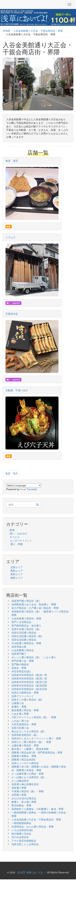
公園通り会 (17, 703)
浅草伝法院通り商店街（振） (27, 636)
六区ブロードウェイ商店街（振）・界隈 (33, 717)
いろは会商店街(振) (22, 830)
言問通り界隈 (18, 794)
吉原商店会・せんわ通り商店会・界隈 (32, 826)
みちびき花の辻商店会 (23, 798)
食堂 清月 (11, 160)
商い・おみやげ (18, 533)
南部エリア (16, 577)
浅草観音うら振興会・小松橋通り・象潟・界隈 (37, 809)
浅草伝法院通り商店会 (23, 632)
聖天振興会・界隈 (21, 805)
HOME (6, 30)
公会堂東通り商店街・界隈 (26, 618)
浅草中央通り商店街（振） (26, 629)
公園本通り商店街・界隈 (25, 745)
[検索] (37, 505)
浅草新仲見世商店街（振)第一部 (29, 675)
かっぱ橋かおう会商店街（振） (28, 777)
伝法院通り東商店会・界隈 (26, 643)
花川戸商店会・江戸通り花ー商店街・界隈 (35, 608)
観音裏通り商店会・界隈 (25, 710)
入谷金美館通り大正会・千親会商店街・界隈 (38, 30)
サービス (15, 537)
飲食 (12, 530)
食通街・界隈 (18, 706)
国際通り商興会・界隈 (23, 756)
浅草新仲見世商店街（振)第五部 (29, 689)
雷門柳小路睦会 (20, 664)
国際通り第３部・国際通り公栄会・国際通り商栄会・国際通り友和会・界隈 (38, 768)
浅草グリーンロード (22, 696)
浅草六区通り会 (20, 727)
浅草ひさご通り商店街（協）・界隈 (32, 742)
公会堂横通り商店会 (22, 650)
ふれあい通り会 (20, 720)
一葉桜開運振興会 (21, 823)
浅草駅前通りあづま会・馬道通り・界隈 (33, 604)
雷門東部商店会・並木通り (26, 625)
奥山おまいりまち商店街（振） (28, 731)
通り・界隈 (16, 544)
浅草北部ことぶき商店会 (25, 844)
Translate (32, 489)
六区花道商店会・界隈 (23, 724)
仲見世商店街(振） (21, 671)
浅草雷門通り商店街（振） (26, 601)
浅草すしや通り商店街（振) (26, 699)
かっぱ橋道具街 (20, 780)
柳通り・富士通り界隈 (23, 802)
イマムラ (10, 237)
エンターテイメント (21, 540)
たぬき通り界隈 (20, 713)
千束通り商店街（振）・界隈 (27, 791)
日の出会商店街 (20, 837)
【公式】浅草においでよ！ (31, 872)
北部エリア (16, 567)
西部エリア (16, 570)
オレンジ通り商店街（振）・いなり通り (33, 657)
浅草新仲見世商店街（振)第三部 (29, 682)
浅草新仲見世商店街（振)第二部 (29, 678)
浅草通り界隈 (18, 787)
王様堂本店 (11, 313)
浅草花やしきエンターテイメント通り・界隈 (36, 738)
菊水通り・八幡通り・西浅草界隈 (30, 749)
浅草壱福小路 (18, 646)
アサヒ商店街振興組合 (23, 840)
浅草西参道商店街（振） (25, 735)
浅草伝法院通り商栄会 (23, 639)
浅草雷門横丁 (18, 653)
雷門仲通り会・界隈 (22, 660)
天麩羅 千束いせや (16, 390)
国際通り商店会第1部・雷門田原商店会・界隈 (36, 752)
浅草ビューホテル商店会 (25, 763)
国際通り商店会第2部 (23, 759)
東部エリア (16, 574)
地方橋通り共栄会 (21, 833)
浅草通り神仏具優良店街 (25, 784)
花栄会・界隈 (18, 668)
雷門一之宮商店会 (21, 622)
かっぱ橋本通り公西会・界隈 (27, 773)
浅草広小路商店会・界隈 (25, 692)
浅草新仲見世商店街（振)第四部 (29, 685)
